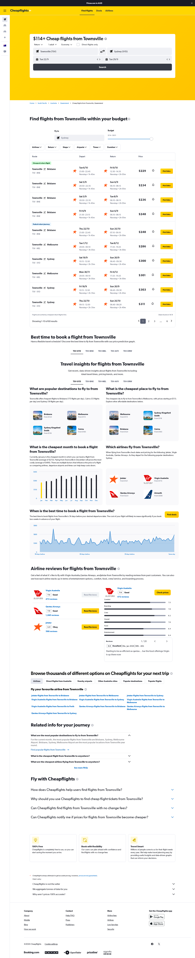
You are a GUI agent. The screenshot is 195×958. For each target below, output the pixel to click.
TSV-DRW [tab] (127, 351)
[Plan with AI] (5, 37)
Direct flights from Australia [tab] (59, 681)
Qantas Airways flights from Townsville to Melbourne (146, 707)
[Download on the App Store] (156, 923)
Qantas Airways (53, 606)
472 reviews (51, 599)
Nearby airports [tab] (85, 681)
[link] (162, 592)
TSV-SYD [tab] (77, 351)
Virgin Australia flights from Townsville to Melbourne (145, 701)
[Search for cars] (5, 31)
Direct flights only (90, 44)
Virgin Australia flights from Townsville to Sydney (101, 699)
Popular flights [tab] (155, 681)
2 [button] (148, 321)
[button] (192, 3)
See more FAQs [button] (81, 768)
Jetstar (49, 623)
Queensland (64, 103)
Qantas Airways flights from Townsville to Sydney (54, 713)
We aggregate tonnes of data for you (50, 889)
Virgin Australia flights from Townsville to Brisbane (54, 699)
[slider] (151, 139)
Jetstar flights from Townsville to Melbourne (99, 695)
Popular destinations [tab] (132, 681)
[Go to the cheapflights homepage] (20, 10)
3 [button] (154, 321)
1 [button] (142, 321)
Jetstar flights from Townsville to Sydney (145, 695)
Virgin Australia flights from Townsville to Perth (52, 706)
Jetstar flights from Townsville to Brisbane (50, 695)
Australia (53, 103)
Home (32, 103)
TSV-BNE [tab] (90, 351)
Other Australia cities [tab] (107, 681)
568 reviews (51, 631)
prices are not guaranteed (88, 876)
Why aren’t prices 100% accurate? (49, 894)
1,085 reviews (52, 615)
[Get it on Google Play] (156, 916)
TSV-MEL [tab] (102, 351)
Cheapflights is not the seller (46, 884)
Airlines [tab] (36, 681)
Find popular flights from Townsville (48, 749)
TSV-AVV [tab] (115, 351)
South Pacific (42, 103)
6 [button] (167, 321)
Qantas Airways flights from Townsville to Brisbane (102, 706)
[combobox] (38, 44)
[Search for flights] (5, 19)
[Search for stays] (5, 25)
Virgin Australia (53, 590)
